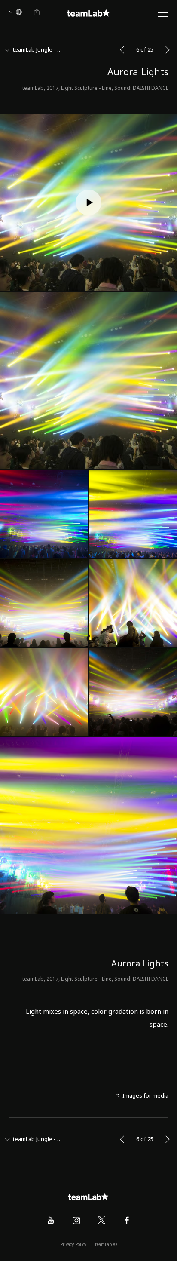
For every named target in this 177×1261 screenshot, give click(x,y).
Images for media (145, 1096)
